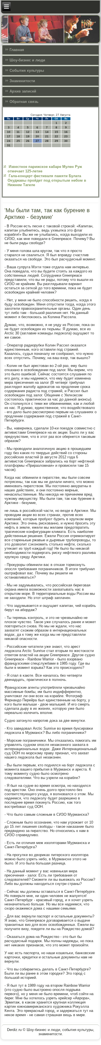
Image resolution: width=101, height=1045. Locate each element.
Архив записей (23, 91)
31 (8, 145)
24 (8, 140)
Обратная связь (24, 102)
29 (56, 140)
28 (47, 140)
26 (27, 140)
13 (37, 131)
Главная (17, 50)
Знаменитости (22, 81)
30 (66, 140)
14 (47, 131)
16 (66, 131)
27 (37, 140)
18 (18, 136)
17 (8, 136)
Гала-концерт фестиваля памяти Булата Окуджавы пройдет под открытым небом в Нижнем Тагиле (47, 180)
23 (66, 136)
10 (8, 131)
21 (47, 136)
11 (18, 131)
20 (37, 136)
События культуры (27, 70)
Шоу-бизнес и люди (27, 60)
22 (56, 136)
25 (18, 140)
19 (27, 136)
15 (56, 131)
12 (27, 131)
